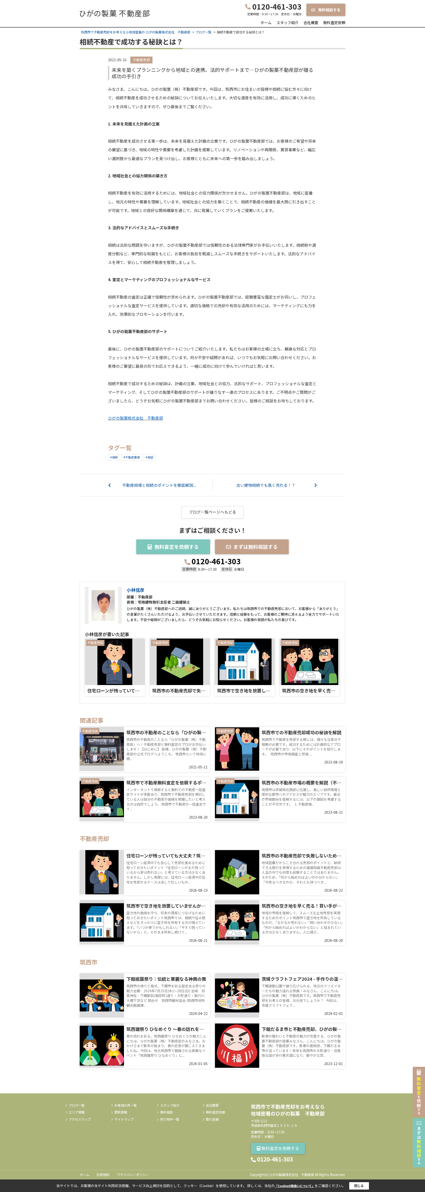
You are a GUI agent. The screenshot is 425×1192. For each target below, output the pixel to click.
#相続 (114, 457)
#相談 (149, 457)
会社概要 (311, 22)
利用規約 (103, 1174)
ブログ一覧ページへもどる (212, 512)
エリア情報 (77, 1112)
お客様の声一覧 (125, 1105)
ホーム (266, 22)
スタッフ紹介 (287, 22)
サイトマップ (124, 1119)
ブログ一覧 (77, 1105)
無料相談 (166, 1112)
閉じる (359, 1185)
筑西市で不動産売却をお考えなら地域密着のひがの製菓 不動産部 (288, 1110)
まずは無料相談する (255, 546)
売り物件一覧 (169, 1119)
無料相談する (329, 9)
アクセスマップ (80, 1119)
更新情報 (120, 1112)
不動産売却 (141, 59)
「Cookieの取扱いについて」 (295, 1186)
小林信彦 (135, 590)
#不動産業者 (131, 457)
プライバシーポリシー (133, 1174)
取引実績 (212, 1119)
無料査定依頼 (334, 22)
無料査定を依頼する (176, 546)
